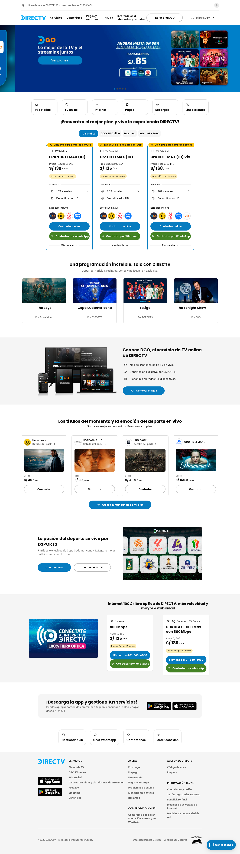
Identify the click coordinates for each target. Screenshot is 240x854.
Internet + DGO (149, 133)
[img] (213, 18)
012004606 (86, 5)
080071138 (52, 5)
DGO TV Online (110, 133)
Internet (129, 133)
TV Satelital (88, 133)
